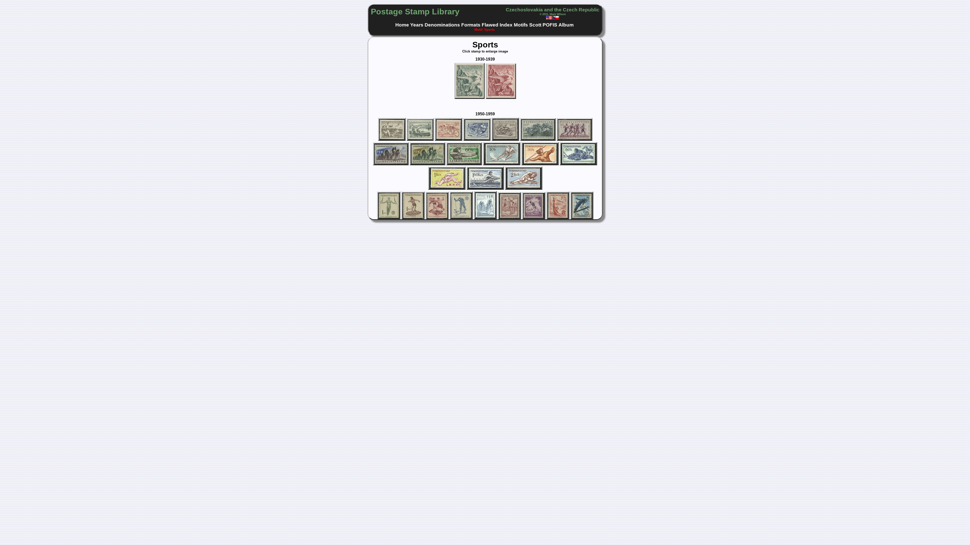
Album (566, 25)
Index (506, 25)
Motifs (521, 25)
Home (402, 25)
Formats (470, 25)
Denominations (442, 25)
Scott (535, 25)
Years (416, 25)
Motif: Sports (484, 30)
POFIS (550, 25)
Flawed (490, 25)
